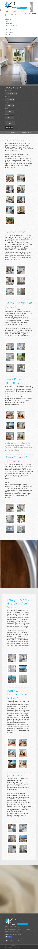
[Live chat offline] (31, 7)
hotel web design (10, 947)
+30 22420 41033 (20, 11)
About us (8, 19)
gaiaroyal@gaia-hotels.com (14, 14)
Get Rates (9, 127)
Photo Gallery (9, 30)
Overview (8, 17)
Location (8, 28)
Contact (8, 34)
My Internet (18, 947)
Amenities (8, 23)
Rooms (7, 21)
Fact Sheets (9, 32)
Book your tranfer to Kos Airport (19, 132)
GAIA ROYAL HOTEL (11, 926)
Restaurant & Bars (11, 25)
